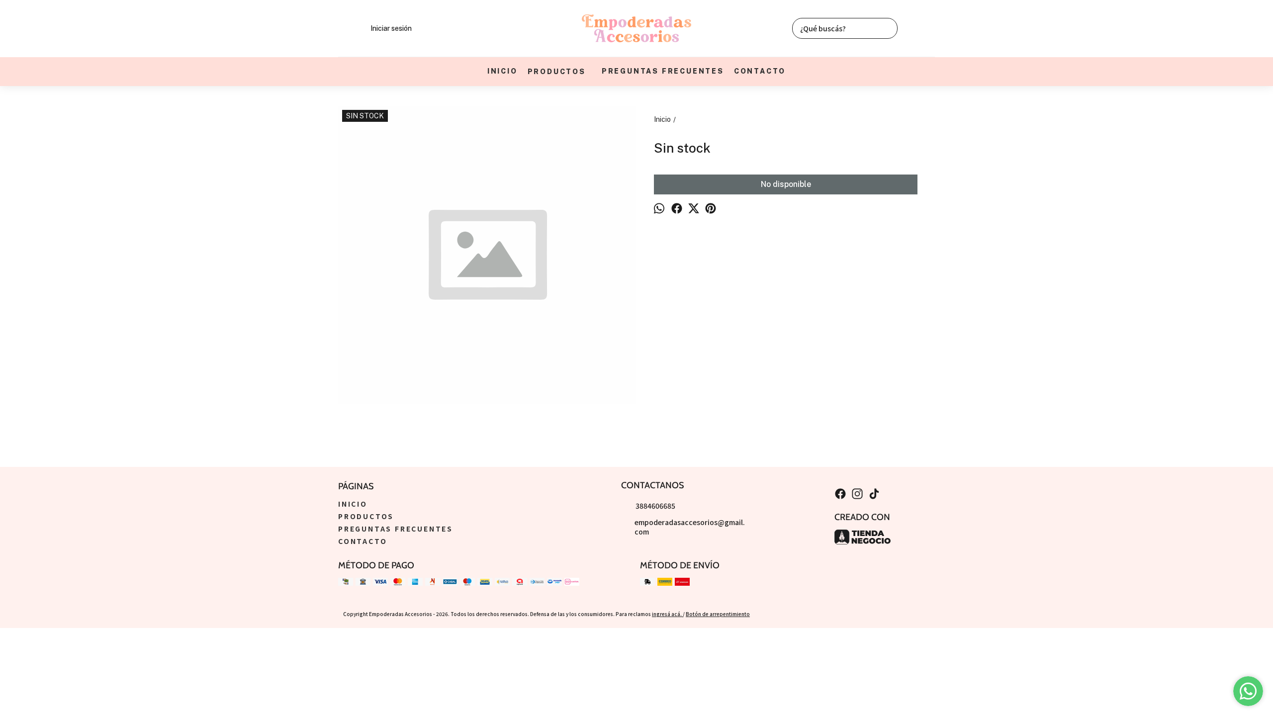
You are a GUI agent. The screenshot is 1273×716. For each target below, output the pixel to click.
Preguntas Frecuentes (663, 71)
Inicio (502, 71)
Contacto (760, 71)
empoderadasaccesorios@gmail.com (690, 527)
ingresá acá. (667, 614)
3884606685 (655, 506)
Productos (557, 72)
